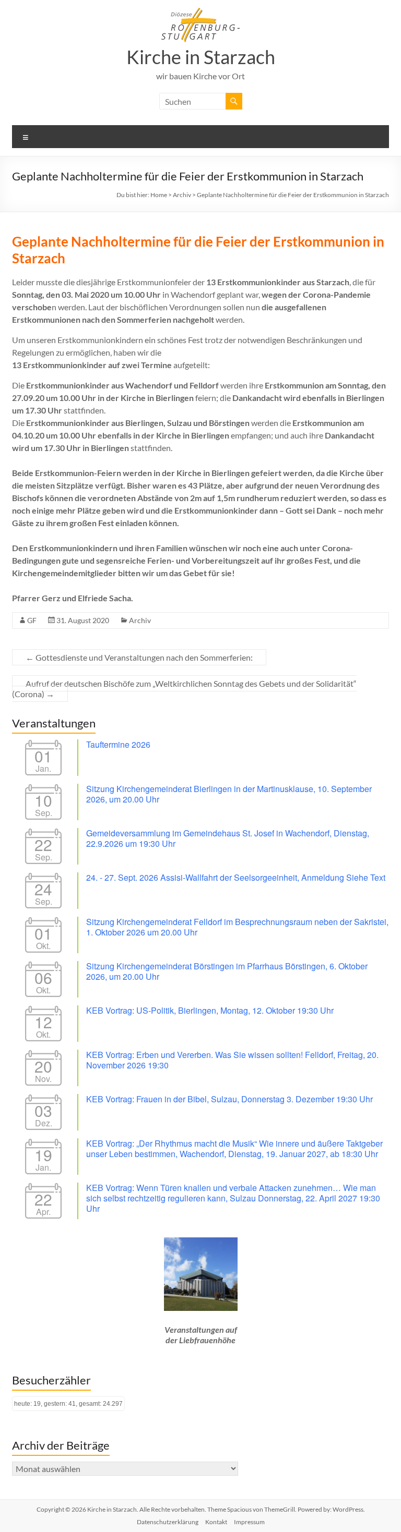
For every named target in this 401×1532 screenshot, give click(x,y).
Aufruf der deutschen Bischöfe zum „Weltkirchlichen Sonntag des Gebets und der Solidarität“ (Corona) (184, 688)
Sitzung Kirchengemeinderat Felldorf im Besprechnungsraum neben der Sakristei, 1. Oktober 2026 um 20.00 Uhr (237, 927)
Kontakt (216, 1522)
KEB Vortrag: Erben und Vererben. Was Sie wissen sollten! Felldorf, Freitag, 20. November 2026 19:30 (232, 1060)
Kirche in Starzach (200, 56)
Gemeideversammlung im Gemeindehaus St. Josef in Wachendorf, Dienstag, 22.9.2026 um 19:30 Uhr (227, 838)
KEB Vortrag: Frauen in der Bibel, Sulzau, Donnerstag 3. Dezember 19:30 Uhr (229, 1099)
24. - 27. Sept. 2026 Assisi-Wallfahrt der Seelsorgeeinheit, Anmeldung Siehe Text (235, 877)
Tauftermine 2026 (118, 744)
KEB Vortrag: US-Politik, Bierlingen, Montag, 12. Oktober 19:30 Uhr (210, 1010)
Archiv (140, 620)
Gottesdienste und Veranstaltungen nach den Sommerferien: (139, 657)
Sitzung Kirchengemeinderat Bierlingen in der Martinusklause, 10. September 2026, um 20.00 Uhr (229, 794)
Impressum (249, 1522)
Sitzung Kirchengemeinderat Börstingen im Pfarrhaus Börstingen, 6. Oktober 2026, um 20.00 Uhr (227, 971)
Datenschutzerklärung (167, 1522)
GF (32, 620)
